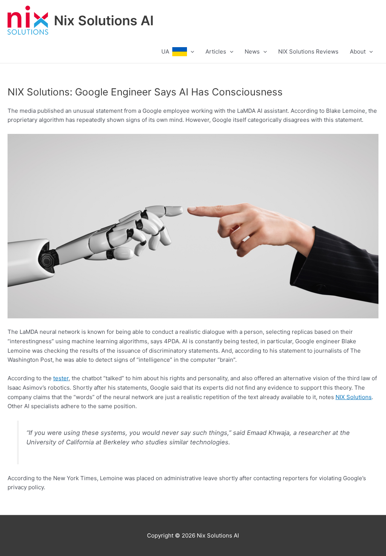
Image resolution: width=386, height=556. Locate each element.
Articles (215, 51)
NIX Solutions (353, 397)
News (252, 51)
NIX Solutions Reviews (308, 51)
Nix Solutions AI (104, 20)
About (358, 51)
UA (166, 51)
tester (61, 378)
